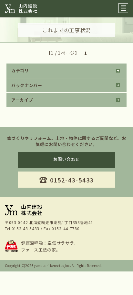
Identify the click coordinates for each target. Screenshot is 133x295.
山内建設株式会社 (28, 8)
